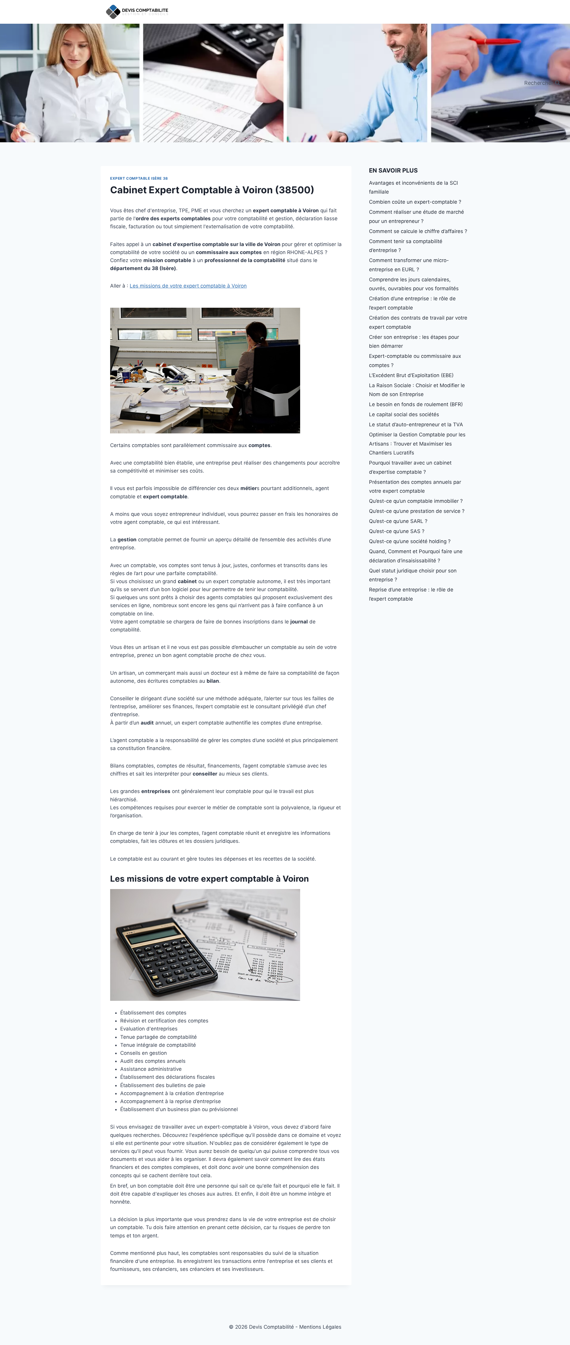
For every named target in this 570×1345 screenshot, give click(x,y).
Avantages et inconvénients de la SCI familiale (413, 187)
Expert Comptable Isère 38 (139, 178)
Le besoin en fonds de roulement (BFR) (416, 404)
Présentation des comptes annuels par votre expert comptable (415, 486)
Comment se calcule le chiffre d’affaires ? (418, 231)
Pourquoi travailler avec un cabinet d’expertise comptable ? (410, 467)
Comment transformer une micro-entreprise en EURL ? (409, 264)
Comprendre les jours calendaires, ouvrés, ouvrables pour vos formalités (414, 284)
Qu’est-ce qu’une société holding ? (410, 541)
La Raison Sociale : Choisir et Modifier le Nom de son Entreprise (417, 390)
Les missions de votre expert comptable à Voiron (188, 286)
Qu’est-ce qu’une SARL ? (398, 521)
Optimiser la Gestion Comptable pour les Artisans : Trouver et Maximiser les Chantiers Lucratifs (417, 444)
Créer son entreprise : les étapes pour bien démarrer (414, 341)
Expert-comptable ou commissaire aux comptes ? (415, 360)
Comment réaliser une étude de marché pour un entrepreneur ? (416, 216)
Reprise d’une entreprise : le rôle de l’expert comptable (411, 594)
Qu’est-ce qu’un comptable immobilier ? (416, 501)
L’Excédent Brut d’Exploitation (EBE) (411, 375)
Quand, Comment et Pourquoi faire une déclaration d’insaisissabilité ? (416, 556)
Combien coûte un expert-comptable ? (415, 202)
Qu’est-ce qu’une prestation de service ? (417, 511)
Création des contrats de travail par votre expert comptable (418, 322)
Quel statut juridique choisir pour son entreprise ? (413, 575)
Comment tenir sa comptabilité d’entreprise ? (405, 245)
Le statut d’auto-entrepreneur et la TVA (416, 424)
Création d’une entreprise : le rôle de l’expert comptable (412, 303)
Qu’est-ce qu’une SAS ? (397, 531)
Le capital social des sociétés (404, 414)
